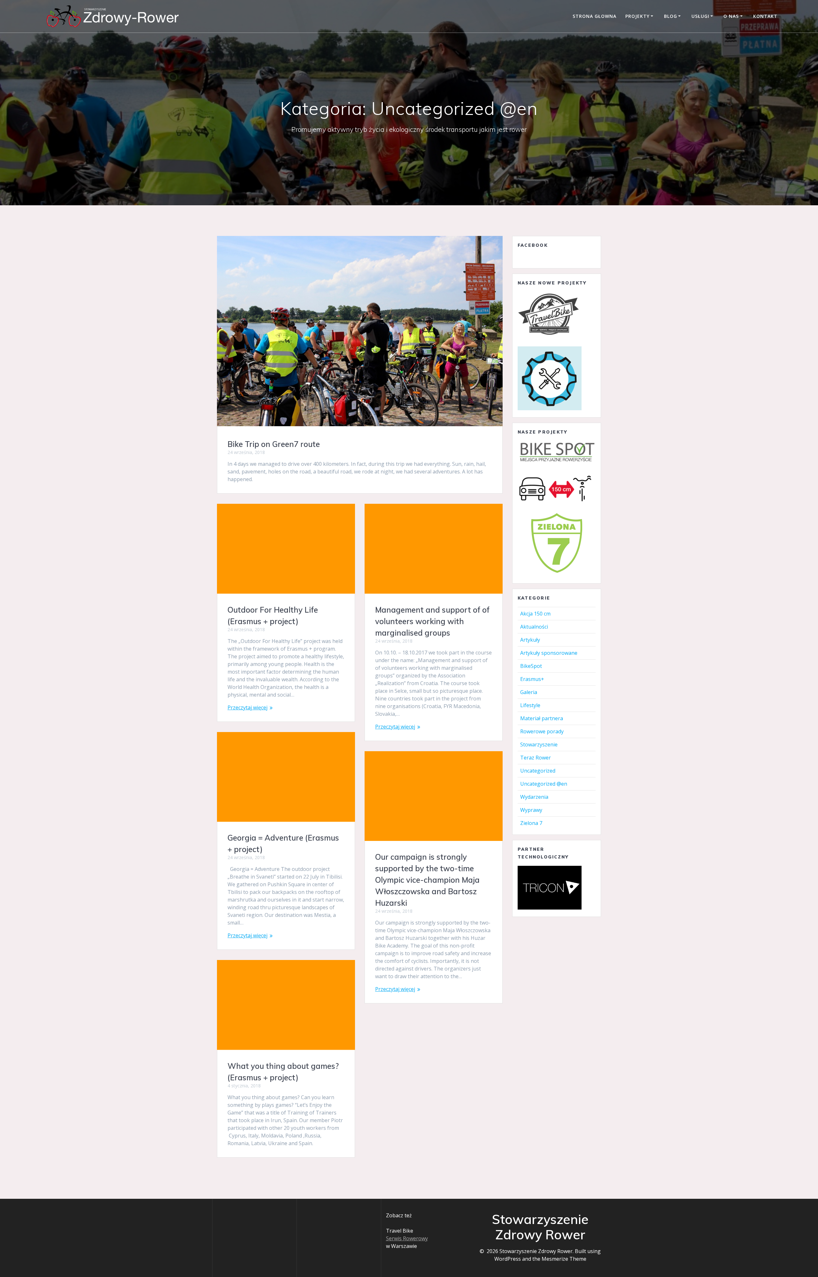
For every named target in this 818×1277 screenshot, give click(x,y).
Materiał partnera (541, 718)
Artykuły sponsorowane (548, 652)
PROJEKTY (637, 16)
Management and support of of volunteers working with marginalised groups (432, 621)
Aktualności (534, 626)
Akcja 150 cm (535, 613)
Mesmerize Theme (564, 1258)
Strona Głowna (594, 16)
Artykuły (530, 639)
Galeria (528, 692)
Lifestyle (530, 705)
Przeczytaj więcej (247, 707)
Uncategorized (537, 770)
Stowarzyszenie (539, 744)
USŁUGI (700, 16)
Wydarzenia (534, 796)
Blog (670, 16)
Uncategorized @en (543, 783)
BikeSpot (531, 665)
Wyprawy (531, 809)
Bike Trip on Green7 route (274, 444)
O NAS (731, 16)
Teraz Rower (535, 757)
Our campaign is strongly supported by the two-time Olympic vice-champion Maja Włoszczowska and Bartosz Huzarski (427, 880)
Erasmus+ (532, 679)
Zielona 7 (531, 823)
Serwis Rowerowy (407, 1238)
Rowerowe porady (542, 731)
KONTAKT (765, 16)
